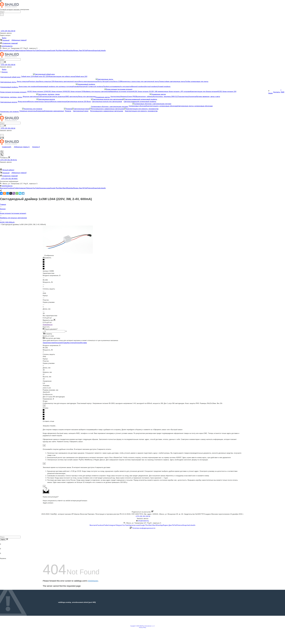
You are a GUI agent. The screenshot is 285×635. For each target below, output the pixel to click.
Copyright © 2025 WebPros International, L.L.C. (142, 626)
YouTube (36, 50)
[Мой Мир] (7, 193)
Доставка (83, 343)
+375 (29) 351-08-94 (8, 31)
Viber (60, 50)
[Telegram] (23, 193)
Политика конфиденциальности (143, 528)
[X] (10, 193)
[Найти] (2, 14)
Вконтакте (3, 50)
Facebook (10, 50)
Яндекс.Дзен (77, 50)
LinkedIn (103, 50)
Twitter (16, 50)
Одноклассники (44, 50)
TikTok (84, 50)
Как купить (71, 343)
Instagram (22, 50)
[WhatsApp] (17, 193)
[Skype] (20, 193)
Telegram (29, 50)
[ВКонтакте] (1, 193)
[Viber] (13, 193)
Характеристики (48, 343)
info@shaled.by (7, 46)
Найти (3, 539)
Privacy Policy (142, 627)
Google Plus (54, 50)
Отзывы (64, 343)
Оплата (77, 343)
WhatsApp (69, 50)
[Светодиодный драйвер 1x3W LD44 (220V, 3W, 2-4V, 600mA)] (68, 253)
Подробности (47, 324)
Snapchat (96, 50)
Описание (58, 343)
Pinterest (90, 50)
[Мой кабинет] (1, 133)
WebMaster (93, 581)
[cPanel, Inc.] (142, 624)
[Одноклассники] (4, 193)
